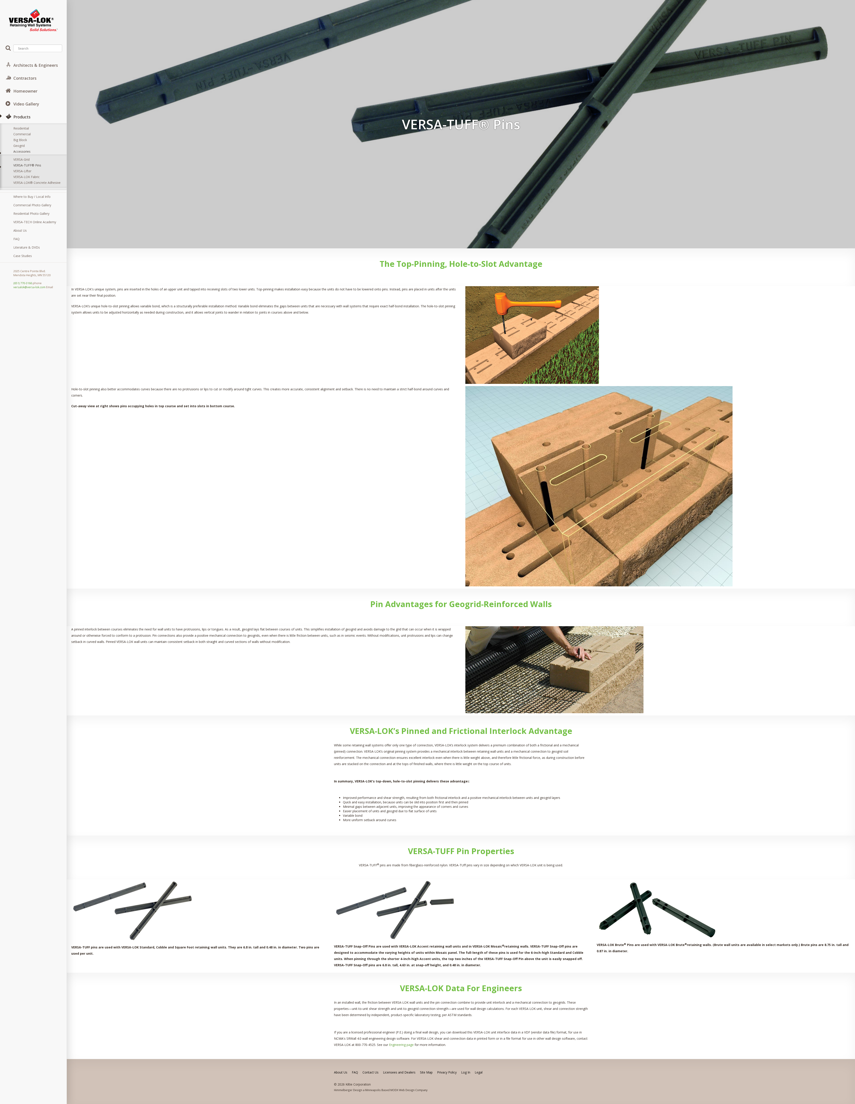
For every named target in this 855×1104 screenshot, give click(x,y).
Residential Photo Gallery (31, 213)
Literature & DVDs (26, 247)
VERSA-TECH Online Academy (34, 222)
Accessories (22, 151)
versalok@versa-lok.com (29, 287)
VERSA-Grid (21, 159)
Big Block (20, 140)
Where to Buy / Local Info (32, 196)
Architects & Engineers (35, 65)
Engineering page (401, 1045)
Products (22, 117)
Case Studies (22, 256)
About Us (20, 230)
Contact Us (370, 1072)
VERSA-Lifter (22, 171)
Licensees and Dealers (399, 1072)
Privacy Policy (447, 1072)
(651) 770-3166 (22, 283)
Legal (478, 1072)
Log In (465, 1072)
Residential (21, 128)
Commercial (22, 134)
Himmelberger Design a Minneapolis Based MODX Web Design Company (381, 1090)
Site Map (426, 1072)
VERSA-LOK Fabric (26, 177)
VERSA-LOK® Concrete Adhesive (37, 182)
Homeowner (25, 91)
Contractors (25, 78)
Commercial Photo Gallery (32, 205)
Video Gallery (26, 104)
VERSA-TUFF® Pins (27, 165)
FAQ (16, 239)
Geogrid (19, 146)
